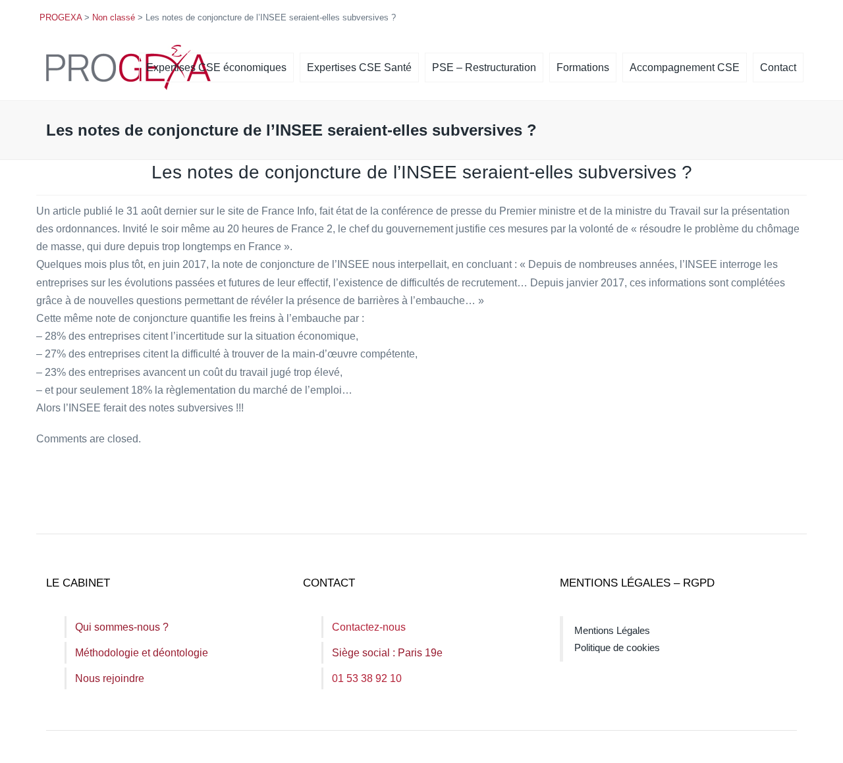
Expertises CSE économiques (216, 67)
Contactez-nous (369, 627)
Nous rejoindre (109, 678)
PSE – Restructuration (484, 67)
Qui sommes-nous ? (122, 627)
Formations (583, 67)
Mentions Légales (612, 630)
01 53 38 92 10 (367, 678)
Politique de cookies (617, 647)
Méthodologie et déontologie (141, 652)
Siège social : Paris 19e (387, 652)
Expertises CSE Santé (359, 67)
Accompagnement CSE (685, 67)
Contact (778, 67)
